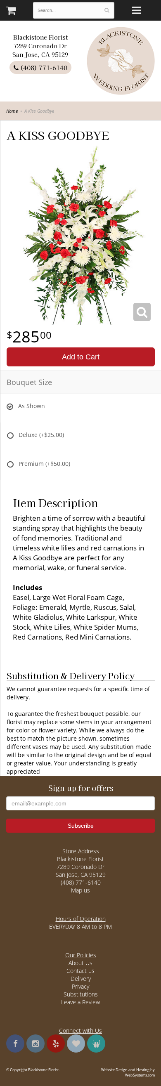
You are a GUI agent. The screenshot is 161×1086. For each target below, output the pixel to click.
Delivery (81, 978)
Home (12, 111)
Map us (80, 890)
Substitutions (81, 994)
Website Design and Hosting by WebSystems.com (128, 1072)
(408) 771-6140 (43, 67)
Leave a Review (80, 1002)
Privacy (80, 986)
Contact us (80, 971)
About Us (80, 963)
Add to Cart (80, 357)
